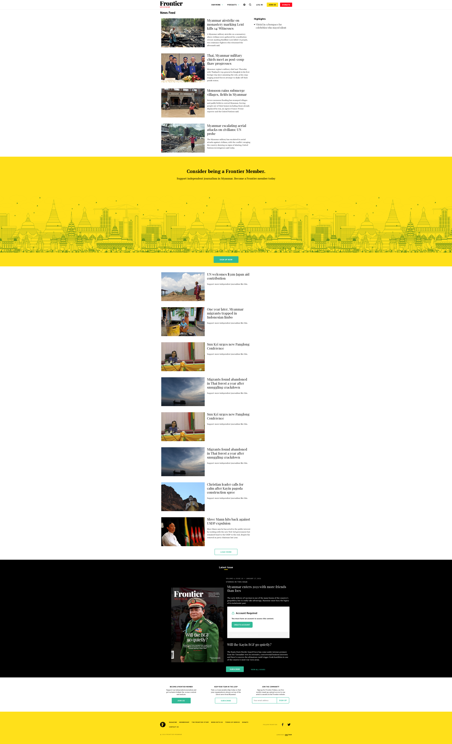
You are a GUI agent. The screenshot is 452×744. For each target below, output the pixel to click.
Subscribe (226, 700)
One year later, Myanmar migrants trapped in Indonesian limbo (225, 313)
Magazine (173, 722)
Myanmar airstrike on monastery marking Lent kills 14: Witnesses (225, 24)
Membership (184, 722)
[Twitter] (289, 725)
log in (259, 5)
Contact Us (174, 727)
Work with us (217, 722)
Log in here (253, 635)
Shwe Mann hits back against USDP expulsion (228, 521)
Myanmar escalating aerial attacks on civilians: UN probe (226, 129)
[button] (286, 735)
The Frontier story (200, 722)
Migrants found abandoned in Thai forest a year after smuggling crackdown (227, 383)
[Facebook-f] (283, 725)
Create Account (242, 625)
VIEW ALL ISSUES (258, 669)
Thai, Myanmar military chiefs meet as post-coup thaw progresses (225, 59)
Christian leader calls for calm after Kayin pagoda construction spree (225, 488)
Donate (286, 5)
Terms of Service (232, 722)
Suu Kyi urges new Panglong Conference (228, 346)
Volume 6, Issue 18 (234, 578)
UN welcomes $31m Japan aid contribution (228, 276)
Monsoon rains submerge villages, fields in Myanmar (227, 92)
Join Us (272, 5)
